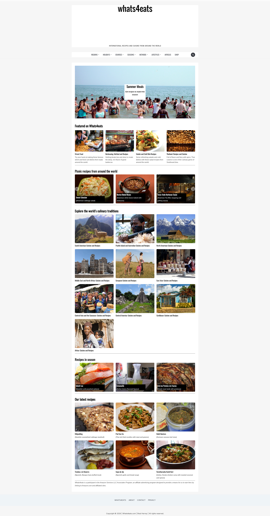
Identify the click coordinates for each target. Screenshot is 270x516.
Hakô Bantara (166, 435)
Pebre (171, 197)
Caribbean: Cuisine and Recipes (167, 315)
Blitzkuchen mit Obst (172, 386)
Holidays (106, 54)
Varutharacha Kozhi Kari (174, 474)
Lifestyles (155, 54)
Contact (141, 500)
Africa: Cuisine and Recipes (84, 350)
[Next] (193, 189)
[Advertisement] (135, 28)
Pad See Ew (132, 435)
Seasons (130, 54)
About (132, 500)
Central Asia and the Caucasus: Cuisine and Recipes (93, 315)
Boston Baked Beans (90, 197)
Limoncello (89, 387)
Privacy (152, 500)
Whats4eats (120, 500)
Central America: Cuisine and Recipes (129, 315)
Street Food (79, 154)
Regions (94, 54)
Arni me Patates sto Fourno (130, 387)
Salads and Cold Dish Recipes (146, 154)
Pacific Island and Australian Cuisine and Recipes (133, 245)
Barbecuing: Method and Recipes (116, 154)
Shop (177, 54)
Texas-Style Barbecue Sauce (130, 197)
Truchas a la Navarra (88, 473)
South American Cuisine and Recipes (87, 245)
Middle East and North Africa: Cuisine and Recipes (92, 280)
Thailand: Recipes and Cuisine (177, 154)
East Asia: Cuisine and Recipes (167, 280)
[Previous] (77, 189)
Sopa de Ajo (127, 473)
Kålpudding (89, 435)
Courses (118, 54)
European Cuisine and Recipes (126, 280)
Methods (142, 54)
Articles (168, 54)
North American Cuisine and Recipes (169, 245)
